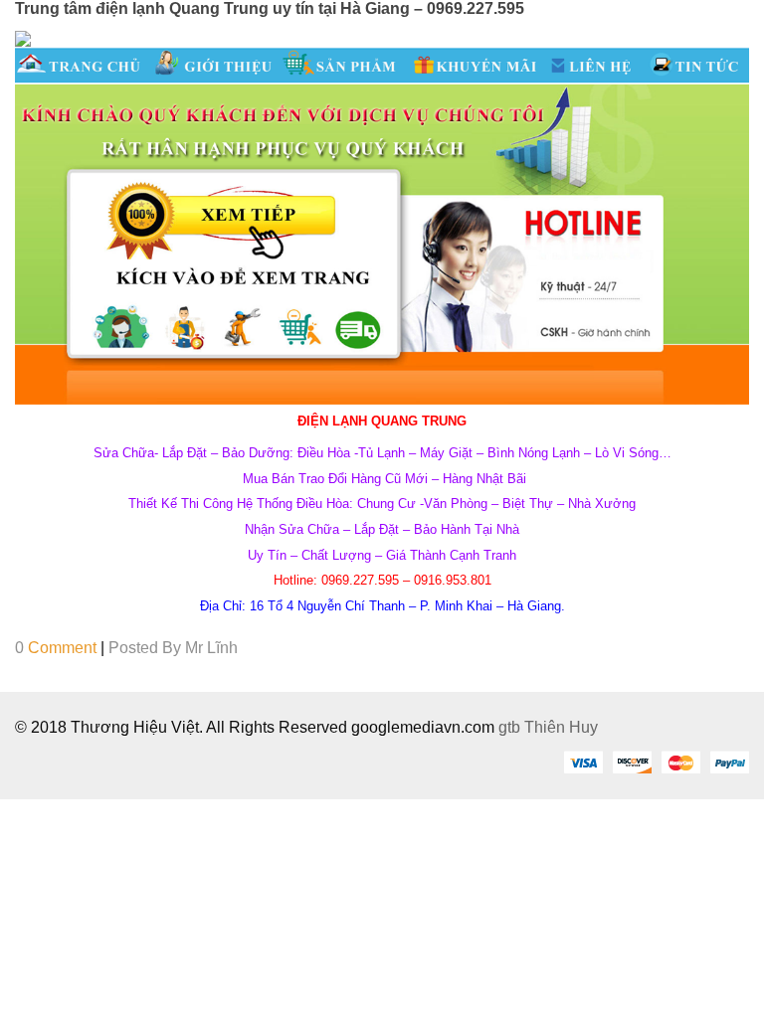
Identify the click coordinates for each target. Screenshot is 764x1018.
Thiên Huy (561, 727)
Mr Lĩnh (211, 647)
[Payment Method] (583, 761)
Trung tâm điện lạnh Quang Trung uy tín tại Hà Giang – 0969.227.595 (269, 8)
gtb (511, 727)
